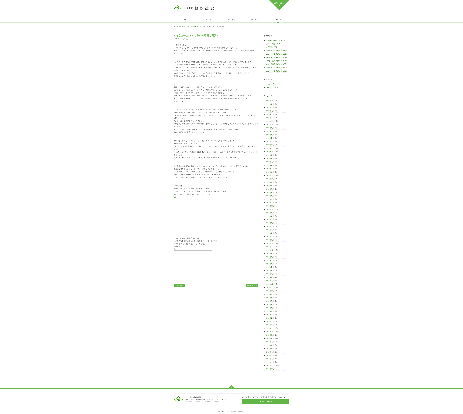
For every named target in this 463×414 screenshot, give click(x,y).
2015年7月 (270, 342)
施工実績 (255, 19)
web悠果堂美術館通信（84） (277, 51)
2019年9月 (270, 182)
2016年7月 (270, 301)
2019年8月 (270, 185)
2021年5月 (270, 138)
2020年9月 (270, 155)
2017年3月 (270, 274)
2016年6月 (270, 304)
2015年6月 (270, 345)
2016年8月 (270, 298)
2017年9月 (270, 253)
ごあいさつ (208, 19)
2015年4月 (270, 352)
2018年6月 (270, 223)
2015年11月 (270, 328)
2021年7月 (270, 131)
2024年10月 (270, 101)
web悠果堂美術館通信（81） (277, 61)
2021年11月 (270, 121)
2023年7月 (270, 107)
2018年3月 (270, 233)
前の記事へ (251, 285)
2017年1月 (270, 281)
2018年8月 (270, 216)
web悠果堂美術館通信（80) (276, 64)
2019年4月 (270, 199)
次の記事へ (180, 285)
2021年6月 (270, 135)
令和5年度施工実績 (273, 44)
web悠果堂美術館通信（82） (277, 57)
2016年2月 (270, 318)
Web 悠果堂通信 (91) (274, 87)
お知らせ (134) (271, 84)
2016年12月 (270, 284)
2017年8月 (270, 257)
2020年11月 (270, 148)
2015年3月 (270, 355)
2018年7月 (270, 219)
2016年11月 (270, 287)
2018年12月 (270, 206)
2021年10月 (270, 124)
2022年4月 (270, 111)
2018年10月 (270, 209)
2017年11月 (270, 247)
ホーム (185, 19)
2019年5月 (270, 196)
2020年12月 (270, 145)
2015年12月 (270, 325)
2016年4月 (270, 311)
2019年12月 (270, 175)
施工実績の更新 (272, 47)
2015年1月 (270, 362)
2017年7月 (270, 260)
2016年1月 (270, 321)
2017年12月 (270, 243)
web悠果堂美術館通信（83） (277, 54)
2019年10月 (270, 179)
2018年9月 (270, 213)
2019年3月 (270, 202)
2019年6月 (270, 192)
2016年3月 (270, 314)
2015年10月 (270, 331)
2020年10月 (270, 151)
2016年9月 (270, 294)
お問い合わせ (279, 3)
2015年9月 (270, 335)
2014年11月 (270, 369)
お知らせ (278, 19)
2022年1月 (270, 114)
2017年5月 (270, 267)
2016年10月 (270, 291)
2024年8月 (270, 104)
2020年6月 (270, 165)
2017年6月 (270, 264)
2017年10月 (270, 250)
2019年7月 (270, 189)
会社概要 (231, 19)
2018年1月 (270, 240)
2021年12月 (270, 118)
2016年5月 (270, 308)
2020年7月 (270, 162)
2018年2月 (270, 236)
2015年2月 (270, 359)
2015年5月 (270, 348)
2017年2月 (270, 277)
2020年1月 (270, 172)
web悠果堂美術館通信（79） (277, 68)
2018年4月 (270, 230)
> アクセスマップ (223, 400)
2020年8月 (270, 158)
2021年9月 (270, 128)
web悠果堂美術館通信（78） (277, 71)
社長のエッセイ (185, 26)
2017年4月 (270, 270)
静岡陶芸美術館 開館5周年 (276, 40)
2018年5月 (270, 226)
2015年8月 (270, 338)
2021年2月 (270, 141)
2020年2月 (270, 168)
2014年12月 (270, 365)
